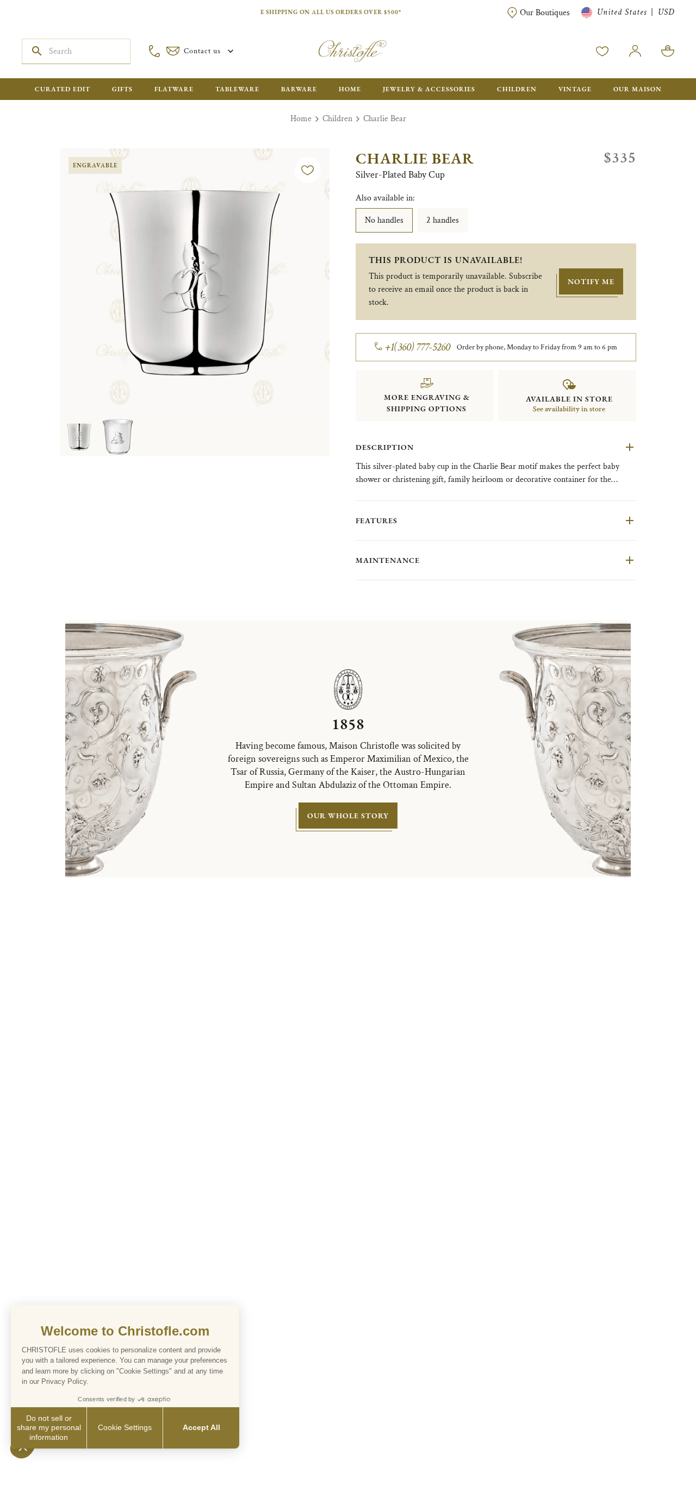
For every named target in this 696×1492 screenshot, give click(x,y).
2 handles (442, 220)
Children (337, 118)
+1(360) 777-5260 (418, 347)
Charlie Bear (384, 118)
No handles (384, 220)
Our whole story (348, 815)
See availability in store (569, 409)
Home (301, 118)
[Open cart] (668, 51)
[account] (602, 51)
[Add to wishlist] (308, 170)
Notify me (591, 281)
